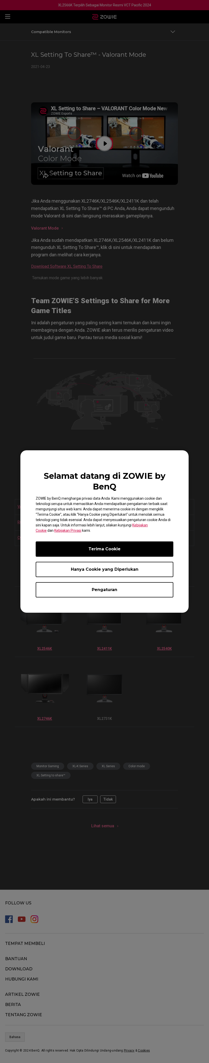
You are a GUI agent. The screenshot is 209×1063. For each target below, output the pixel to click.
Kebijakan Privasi (67, 530)
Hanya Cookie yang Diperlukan (104, 569)
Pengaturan (104, 589)
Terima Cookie (104, 549)
